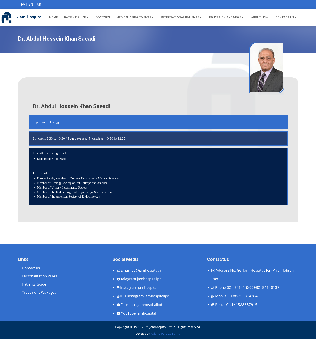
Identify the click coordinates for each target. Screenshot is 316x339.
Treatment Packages (39, 292)
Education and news (225, 17)
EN (31, 4)
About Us (258, 17)
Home (53, 17)
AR (39, 4)
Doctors (103, 17)
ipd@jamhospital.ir (141, 270)
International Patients (180, 17)
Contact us (31, 268)
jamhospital (138, 287)
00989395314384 (236, 295)
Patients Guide (34, 284)
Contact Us (284, 17)
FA (23, 4)
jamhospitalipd (141, 278)
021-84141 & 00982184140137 (247, 287)
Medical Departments (133, 17)
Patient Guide (75, 17)
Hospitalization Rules (39, 276)
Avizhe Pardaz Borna (165, 333)
